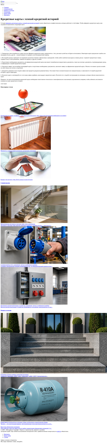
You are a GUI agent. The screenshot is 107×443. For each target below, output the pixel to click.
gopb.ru (59, 431)
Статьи (6, 437)
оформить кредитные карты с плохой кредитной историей (22, 23)
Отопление (7, 12)
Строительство (8, 9)
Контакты (7, 15)
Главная (6, 7)
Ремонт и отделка (9, 10)
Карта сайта (7, 13)
